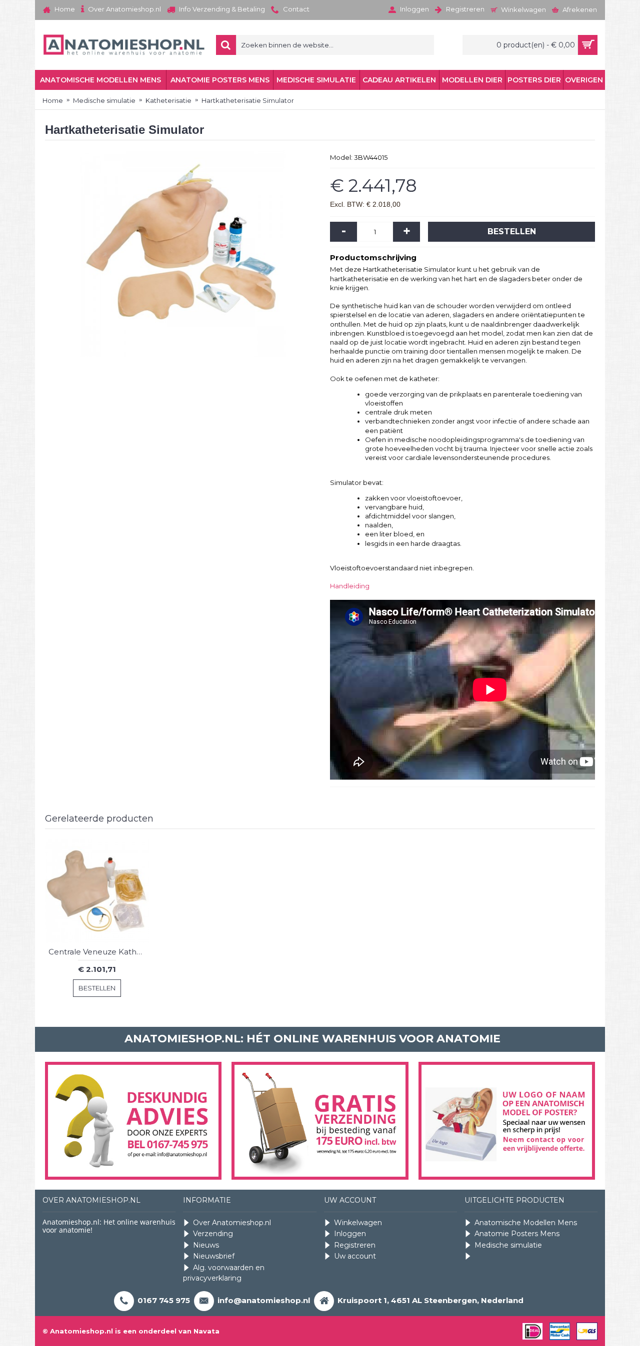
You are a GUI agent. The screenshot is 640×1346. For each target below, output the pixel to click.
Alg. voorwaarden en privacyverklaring (223, 1273)
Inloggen (350, 1233)
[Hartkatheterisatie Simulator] (182, 253)
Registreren (355, 1245)
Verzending (213, 1233)
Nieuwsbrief (213, 1256)
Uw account (355, 1256)
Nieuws (206, 1245)
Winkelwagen (358, 1222)
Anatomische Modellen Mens (525, 1222)
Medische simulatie (508, 1245)
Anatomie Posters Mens (517, 1233)
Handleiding (350, 586)
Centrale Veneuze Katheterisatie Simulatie (98, 951)
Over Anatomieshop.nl (232, 1222)
